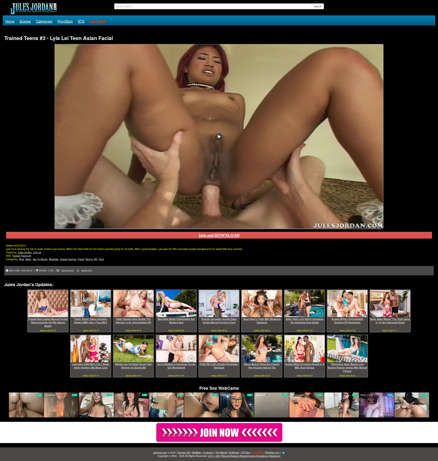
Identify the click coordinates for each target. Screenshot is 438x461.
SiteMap (196, 452)
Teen (101, 259)
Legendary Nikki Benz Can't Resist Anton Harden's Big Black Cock (90, 365)
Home (9, 21)
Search (318, 6)
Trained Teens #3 (21, 255)
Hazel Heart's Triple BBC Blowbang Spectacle (262, 320)
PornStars (65, 21)
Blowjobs (54, 259)
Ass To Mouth (40, 259)
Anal (21, 259)
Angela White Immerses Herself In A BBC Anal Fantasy (304, 365)
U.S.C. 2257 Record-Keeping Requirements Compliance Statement (244, 456)
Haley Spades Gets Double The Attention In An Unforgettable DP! (133, 320)
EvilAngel (234, 452)
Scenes (25, 21)
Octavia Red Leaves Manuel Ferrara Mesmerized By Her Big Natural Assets (48, 322)
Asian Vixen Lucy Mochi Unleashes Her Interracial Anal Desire (305, 320)
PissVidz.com (272, 452)
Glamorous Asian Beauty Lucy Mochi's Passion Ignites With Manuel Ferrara (347, 367)
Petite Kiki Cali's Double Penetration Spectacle (219, 365)
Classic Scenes (68, 259)
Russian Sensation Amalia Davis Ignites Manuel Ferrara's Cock (219, 320)
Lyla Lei (37, 252)
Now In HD (91, 259)
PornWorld (221, 452)
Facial (81, 259)
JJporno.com (160, 452)
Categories (44, 21)
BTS (81, 21)
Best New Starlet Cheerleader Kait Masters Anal (176, 320)
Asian (28, 259)
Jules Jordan (25, 252)
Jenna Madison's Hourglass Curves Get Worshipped (176, 365)
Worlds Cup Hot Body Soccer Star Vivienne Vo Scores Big (133, 365)
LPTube (245, 452)
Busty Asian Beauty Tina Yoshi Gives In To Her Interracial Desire (390, 320)
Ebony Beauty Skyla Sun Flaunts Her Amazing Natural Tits (261, 365)
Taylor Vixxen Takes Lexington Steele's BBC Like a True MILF (90, 320)
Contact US (184, 452)
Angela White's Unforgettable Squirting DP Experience (347, 320)
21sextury (208, 452)
